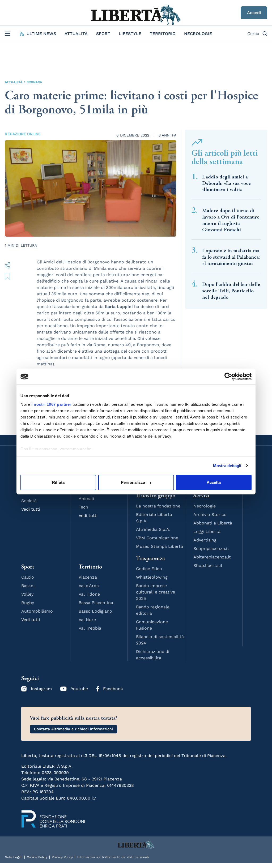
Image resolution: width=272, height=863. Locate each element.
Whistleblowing (152, 577)
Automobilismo (37, 611)
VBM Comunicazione (157, 537)
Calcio (27, 577)
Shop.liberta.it (208, 565)
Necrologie (198, 33)
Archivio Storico (210, 514)
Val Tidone (89, 594)
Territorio (163, 33)
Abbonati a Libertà (212, 523)
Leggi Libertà (206, 531)
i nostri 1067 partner (51, 404)
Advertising (204, 539)
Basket (28, 585)
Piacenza (88, 577)
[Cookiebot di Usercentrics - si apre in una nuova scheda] (228, 377)
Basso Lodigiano (95, 611)
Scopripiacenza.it (211, 548)
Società (29, 500)
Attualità (76, 33)
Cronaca (34, 82)
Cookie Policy (37, 857)
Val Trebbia (90, 628)
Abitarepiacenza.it (212, 556)
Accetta (214, 482)
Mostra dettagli (227, 465)
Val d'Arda (89, 585)
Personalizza (133, 482)
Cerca (253, 33)
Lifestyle (130, 33)
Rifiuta (58, 482)
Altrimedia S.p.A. (153, 529)
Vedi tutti (30, 509)
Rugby (27, 602)
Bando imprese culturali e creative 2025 (155, 592)
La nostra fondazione (158, 506)
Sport (103, 33)
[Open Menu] (7, 34)
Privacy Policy (62, 857)
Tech (83, 507)
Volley (27, 594)
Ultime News (41, 33)
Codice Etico (149, 568)
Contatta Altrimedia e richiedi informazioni (73, 729)
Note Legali (13, 857)
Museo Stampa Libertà (159, 546)
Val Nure (87, 619)
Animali (86, 498)
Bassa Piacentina (96, 602)
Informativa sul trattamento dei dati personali (113, 857)
